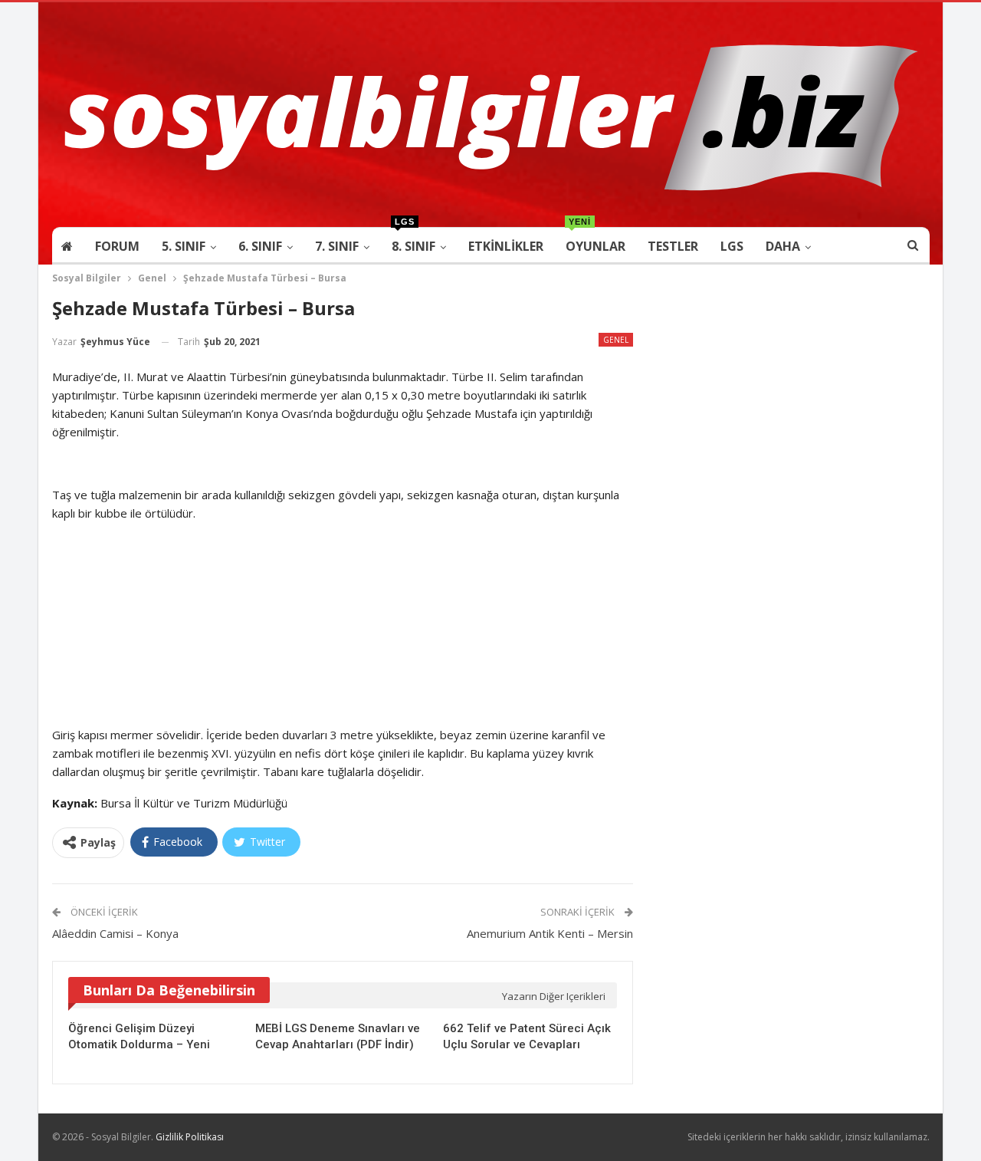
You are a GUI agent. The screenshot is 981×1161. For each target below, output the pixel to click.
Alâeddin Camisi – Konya (115, 933)
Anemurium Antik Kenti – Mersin (550, 933)
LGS (731, 246)
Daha (783, 246)
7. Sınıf (337, 246)
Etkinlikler (505, 246)
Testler (673, 246)
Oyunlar (595, 241)
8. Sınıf (413, 241)
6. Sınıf (260, 246)
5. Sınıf (183, 246)
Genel (615, 339)
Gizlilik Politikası (190, 1136)
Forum (117, 246)
